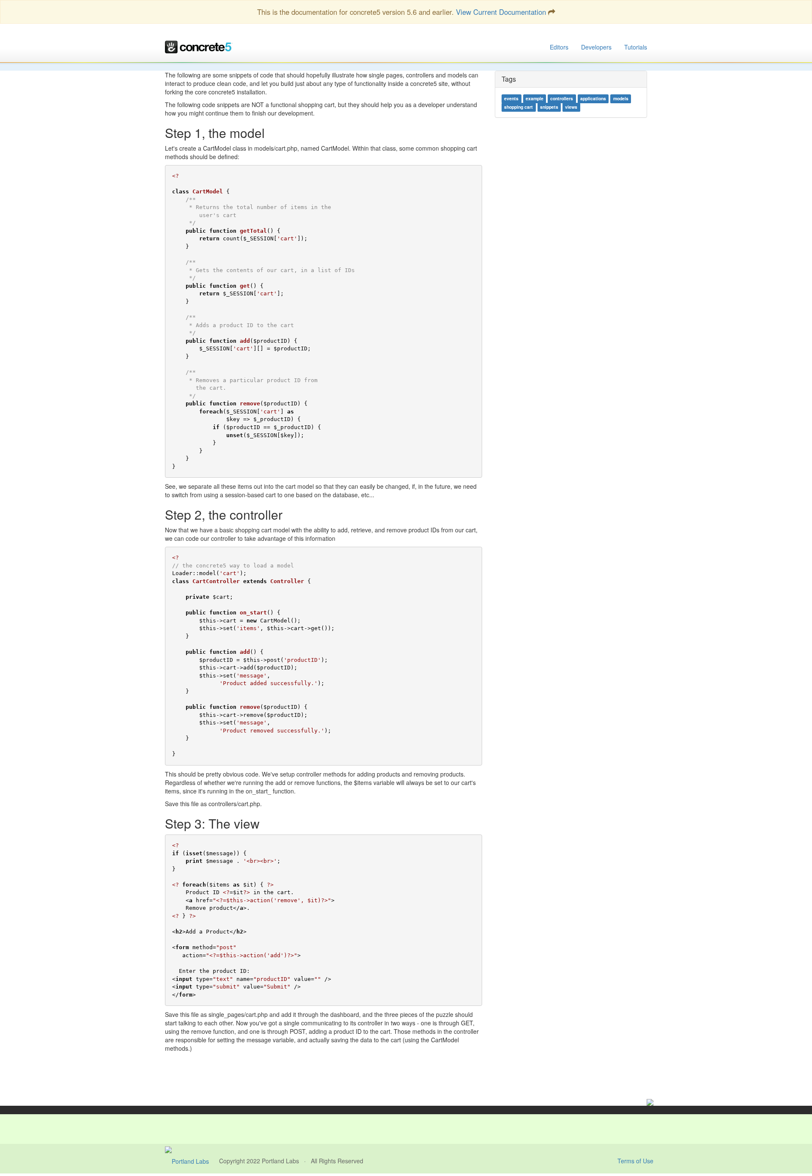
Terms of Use (635, 1161)
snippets (549, 107)
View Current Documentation (501, 12)
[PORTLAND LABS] (192, 1161)
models (620, 99)
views (571, 107)
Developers (596, 47)
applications (593, 99)
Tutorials (635, 47)
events (511, 99)
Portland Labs (280, 1161)
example (534, 99)
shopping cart (518, 107)
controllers (561, 99)
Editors (559, 47)
